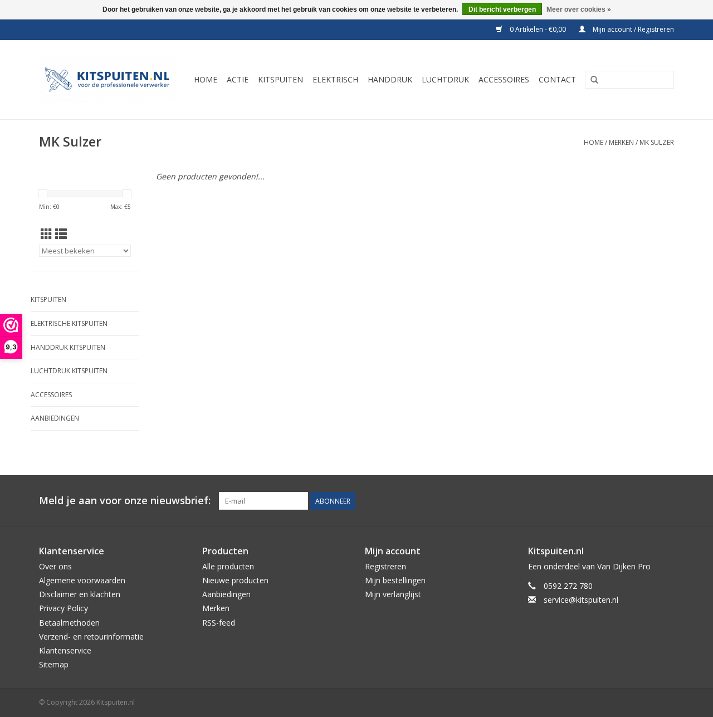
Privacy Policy (63, 608)
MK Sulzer (656, 142)
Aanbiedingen (55, 418)
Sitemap (54, 664)
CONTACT (557, 79)
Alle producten (228, 566)
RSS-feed (218, 622)
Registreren (385, 566)
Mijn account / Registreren (632, 29)
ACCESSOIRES (503, 79)
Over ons (55, 566)
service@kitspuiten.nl (581, 599)
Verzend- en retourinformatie (91, 636)
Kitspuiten (48, 299)
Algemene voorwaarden (82, 580)
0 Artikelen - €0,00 (538, 29)
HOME (205, 79)
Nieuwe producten (235, 580)
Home (593, 142)
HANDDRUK (390, 79)
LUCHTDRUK (445, 79)
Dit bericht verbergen (502, 9)
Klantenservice (65, 650)
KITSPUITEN (280, 79)
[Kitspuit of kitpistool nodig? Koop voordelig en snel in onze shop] (109, 80)
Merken (621, 142)
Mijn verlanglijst (393, 594)
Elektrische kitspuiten (69, 323)
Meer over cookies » (578, 9)
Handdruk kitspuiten (68, 347)
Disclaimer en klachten (79, 594)
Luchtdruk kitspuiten (69, 370)
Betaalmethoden (69, 622)
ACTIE (237, 79)
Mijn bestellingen (395, 580)
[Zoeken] (594, 80)
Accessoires (51, 394)
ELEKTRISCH (335, 79)
